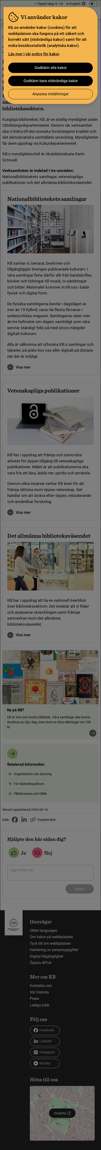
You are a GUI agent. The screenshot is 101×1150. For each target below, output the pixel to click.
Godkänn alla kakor (51, 67)
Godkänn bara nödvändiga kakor (50, 81)
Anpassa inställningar (50, 94)
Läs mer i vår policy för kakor (33, 54)
